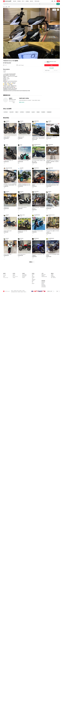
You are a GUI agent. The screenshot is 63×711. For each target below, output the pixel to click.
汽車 (32, 278)
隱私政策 (22, 291)
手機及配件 (42, 275)
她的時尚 (14, 275)
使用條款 (19, 291)
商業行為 (25, 291)
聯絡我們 (15, 290)
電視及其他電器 (24, 275)
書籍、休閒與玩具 (53, 277)
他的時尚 (14, 274)
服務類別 (33, 283)
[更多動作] (58, 10)
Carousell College (5, 277)
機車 (32, 281)
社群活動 (33, 277)
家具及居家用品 (24, 274)
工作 (32, 282)
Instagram (4, 275)
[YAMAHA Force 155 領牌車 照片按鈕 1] (31, 16)
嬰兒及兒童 (23, 276)
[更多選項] (4, 141)
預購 (32, 275)
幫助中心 (12, 290)
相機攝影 (52, 274)
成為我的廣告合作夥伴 (14, 291)
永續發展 (20, 290)
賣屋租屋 (33, 280)
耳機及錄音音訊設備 (44, 276)
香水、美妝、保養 (15, 276)
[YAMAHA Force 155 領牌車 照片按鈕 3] (31, 50)
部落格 (4, 276)
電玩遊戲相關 (53, 276)
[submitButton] (58, 4)
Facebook (4, 274)
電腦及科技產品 (43, 274)
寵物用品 (23, 277)
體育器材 (52, 275)
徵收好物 (33, 276)
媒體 (17, 290)
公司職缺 (23, 290)
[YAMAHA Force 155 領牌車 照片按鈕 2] (31, 33)
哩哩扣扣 (33, 274)
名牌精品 (14, 277)
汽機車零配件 (33, 279)
